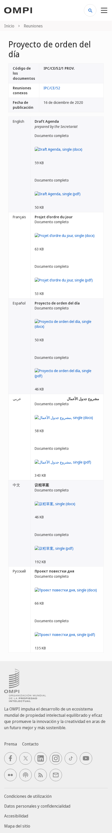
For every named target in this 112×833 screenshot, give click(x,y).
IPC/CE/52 (51, 87)
